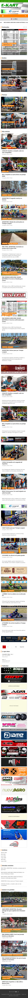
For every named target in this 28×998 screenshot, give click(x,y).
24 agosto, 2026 (5, 110)
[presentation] (24, 27)
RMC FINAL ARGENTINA (12, 243)
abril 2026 (3, 859)
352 (16, 647)
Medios (4, 58)
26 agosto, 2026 (5, 53)
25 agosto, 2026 (5, 154)
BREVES (4, 147)
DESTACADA (4, 43)
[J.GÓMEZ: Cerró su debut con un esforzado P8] (14, 584)
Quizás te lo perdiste (8, 890)
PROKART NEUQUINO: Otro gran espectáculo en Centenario (11, 87)
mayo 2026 (3, 857)
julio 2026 (3, 854)
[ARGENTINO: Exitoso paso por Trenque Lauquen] (14, 341)
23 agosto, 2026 (5, 201)
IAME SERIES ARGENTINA (18, 905)
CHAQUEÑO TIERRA (6, 69)
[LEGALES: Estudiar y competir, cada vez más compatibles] (14, 383)
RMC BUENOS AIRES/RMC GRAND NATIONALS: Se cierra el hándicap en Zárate (12, 278)
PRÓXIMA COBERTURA (12, 272)
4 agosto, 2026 (5, 937)
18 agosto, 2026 (5, 90)
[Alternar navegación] (3, 15)
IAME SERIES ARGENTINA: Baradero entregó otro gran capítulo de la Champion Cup (13, 910)
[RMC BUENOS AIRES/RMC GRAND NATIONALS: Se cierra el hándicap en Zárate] (14, 267)
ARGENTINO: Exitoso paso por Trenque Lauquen (12, 881)
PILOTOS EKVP (11, 105)
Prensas (4, 95)
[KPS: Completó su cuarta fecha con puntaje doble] (14, 414)
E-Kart (11, 53)
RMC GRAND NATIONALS (7, 45)
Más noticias (6, 131)
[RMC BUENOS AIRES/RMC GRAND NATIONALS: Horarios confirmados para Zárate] (14, 308)
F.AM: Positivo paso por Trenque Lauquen (13, 528)
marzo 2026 (3, 861)
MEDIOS (12, 69)
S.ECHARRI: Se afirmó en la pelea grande (13, 555)
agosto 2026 (4, 852)
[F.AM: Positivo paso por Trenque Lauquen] (14, 518)
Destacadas (5, 27)
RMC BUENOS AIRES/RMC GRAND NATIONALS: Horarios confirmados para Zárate (13, 49)
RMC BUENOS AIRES (12, 43)
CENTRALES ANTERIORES (7, 905)
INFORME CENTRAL (17, 929)
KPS (7, 171)
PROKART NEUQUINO (11, 85)
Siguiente (22, 647)
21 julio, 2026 (5, 985)
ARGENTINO (4, 105)
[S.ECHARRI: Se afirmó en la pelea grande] (14, 546)
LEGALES (14, 147)
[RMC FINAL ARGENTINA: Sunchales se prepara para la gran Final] (14, 237)
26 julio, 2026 (5, 961)
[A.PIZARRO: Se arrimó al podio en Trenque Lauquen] (14, 613)
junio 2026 (3, 856)
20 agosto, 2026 (5, 73)
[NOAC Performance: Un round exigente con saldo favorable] (14, 482)
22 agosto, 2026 (5, 225)
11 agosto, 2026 (5, 914)
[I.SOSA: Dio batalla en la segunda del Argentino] (14, 452)
